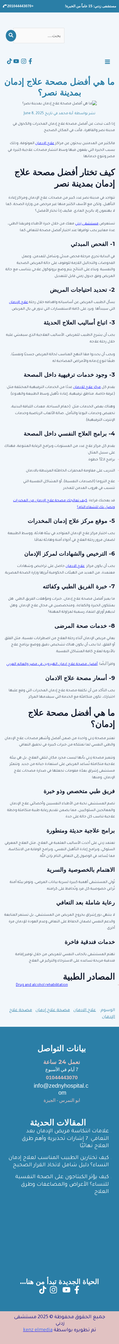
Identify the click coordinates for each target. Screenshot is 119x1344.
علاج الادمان (84, 1010)
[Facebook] (30, 61)
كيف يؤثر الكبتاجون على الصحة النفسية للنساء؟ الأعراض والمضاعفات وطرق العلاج (62, 1184)
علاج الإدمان (44, 144)
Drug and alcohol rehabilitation (42, 985)
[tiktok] (9, 61)
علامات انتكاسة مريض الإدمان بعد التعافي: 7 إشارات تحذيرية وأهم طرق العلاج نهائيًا (65, 1139)
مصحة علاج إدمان (53, 1010)
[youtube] (16, 61)
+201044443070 (20, 6)
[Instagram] (24, 61)
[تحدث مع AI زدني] (10, 1326)
